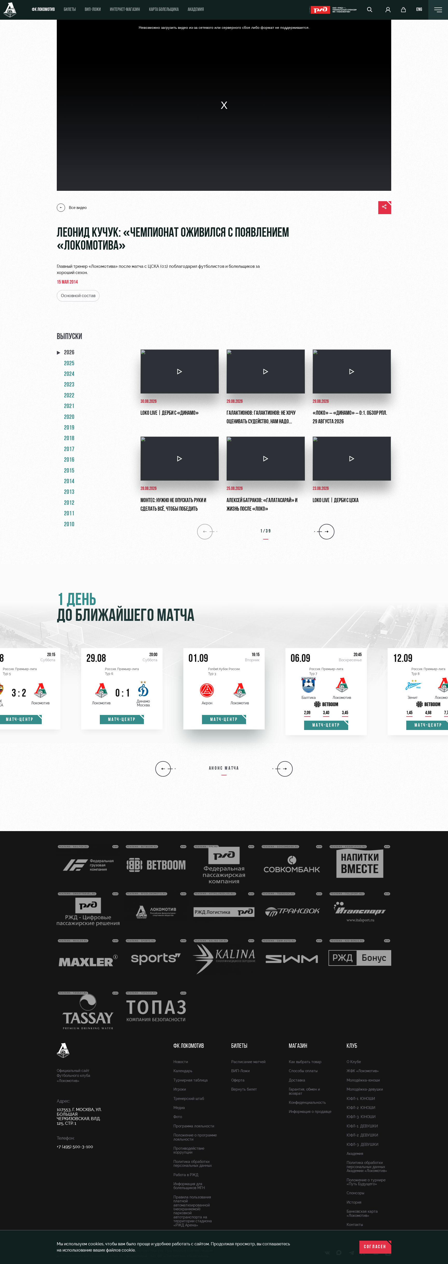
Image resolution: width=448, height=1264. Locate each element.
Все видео (78, 208)
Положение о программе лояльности (195, 1137)
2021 (69, 406)
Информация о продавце (310, 1111)
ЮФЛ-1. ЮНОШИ (361, 1099)
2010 (69, 525)
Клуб (352, 1046)
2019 (69, 428)
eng (419, 10)
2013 (69, 492)
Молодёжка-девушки (365, 1089)
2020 (69, 417)
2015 (69, 471)
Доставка (297, 1080)
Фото (177, 1117)
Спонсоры (355, 1193)
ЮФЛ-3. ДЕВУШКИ (362, 1144)
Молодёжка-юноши (363, 1080)
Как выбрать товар (305, 1062)
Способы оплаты (303, 1071)
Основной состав (78, 295)
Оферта (237, 1080)
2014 (69, 482)
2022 (69, 396)
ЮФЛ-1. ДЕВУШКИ (362, 1126)
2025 (69, 364)
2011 (69, 514)
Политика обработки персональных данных (192, 1164)
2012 (69, 503)
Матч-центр (122, 720)
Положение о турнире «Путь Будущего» (366, 1182)
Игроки (179, 1089)
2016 (69, 460)
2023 (69, 385)
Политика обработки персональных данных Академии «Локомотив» (367, 1167)
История (354, 1202)
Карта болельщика (164, 10)
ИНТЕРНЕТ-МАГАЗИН (125, 10)
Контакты (355, 1225)
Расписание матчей (248, 1062)
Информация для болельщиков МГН (189, 1186)
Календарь (182, 1071)
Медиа (179, 1108)
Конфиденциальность (307, 1102)
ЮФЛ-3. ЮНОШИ (361, 1117)
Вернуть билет (244, 1089)
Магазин (298, 1046)
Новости (180, 1062)
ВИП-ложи (93, 10)
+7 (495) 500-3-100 (75, 1146)
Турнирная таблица (190, 1080)
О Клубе (354, 1062)
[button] (163, 769)
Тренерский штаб (188, 1099)
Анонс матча (224, 768)
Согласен (375, 1247)
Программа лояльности (193, 1126)
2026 (69, 353)
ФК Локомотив (43, 10)
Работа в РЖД (185, 1175)
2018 (69, 439)
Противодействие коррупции (188, 1150)
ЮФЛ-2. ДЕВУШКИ (362, 1135)
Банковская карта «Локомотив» (362, 1213)
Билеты (70, 10)
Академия (196, 10)
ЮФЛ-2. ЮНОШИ (361, 1108)
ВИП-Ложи (240, 1071)
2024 (69, 374)
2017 (69, 449)
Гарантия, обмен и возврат (304, 1091)
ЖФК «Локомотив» (363, 1071)
